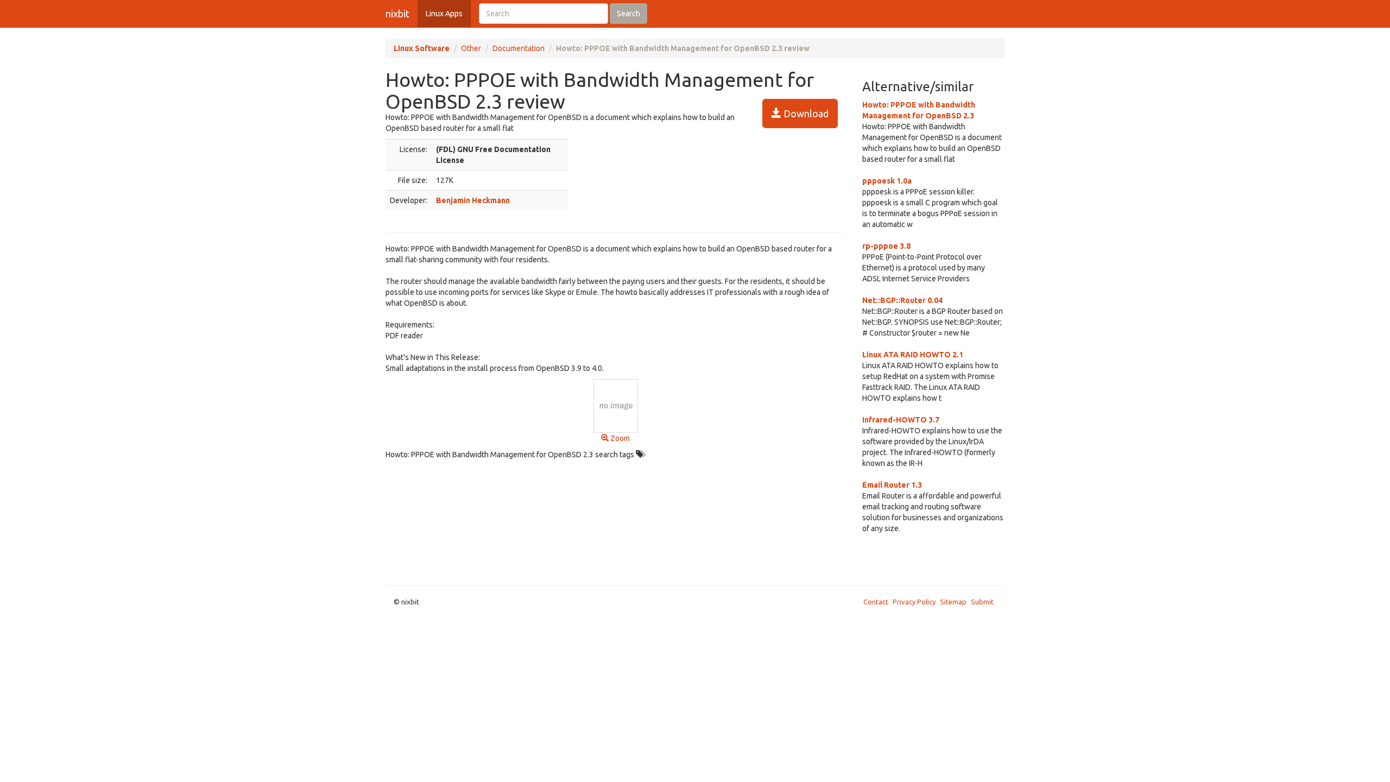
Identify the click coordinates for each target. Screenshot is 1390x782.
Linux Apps (444, 13)
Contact (875, 602)
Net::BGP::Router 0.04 (902, 300)
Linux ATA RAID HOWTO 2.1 (912, 354)
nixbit (397, 13)
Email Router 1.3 (892, 485)
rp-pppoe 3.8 (886, 246)
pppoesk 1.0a (887, 180)
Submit (982, 602)
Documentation (518, 48)
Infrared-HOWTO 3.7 (900, 419)
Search (628, 13)
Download (805, 113)
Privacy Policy (914, 602)
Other (471, 48)
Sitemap (953, 602)
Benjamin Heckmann (473, 200)
